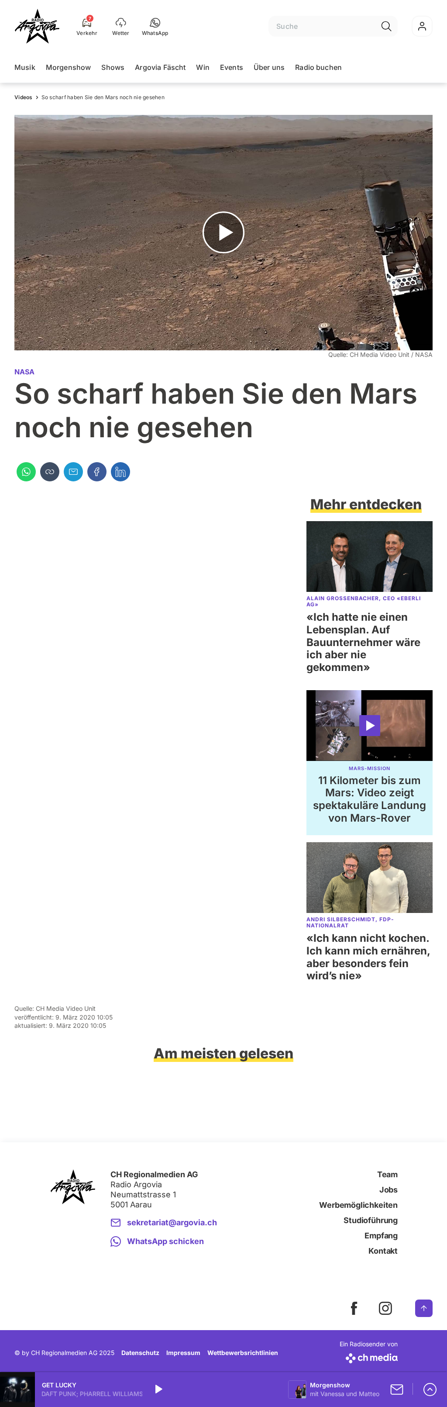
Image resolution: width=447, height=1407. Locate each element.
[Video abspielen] (223, 232)
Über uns (269, 67)
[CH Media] (369, 1356)
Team (387, 1174)
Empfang (381, 1235)
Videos (23, 97)
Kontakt (383, 1250)
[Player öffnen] (430, 1389)
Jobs (388, 1189)
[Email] (73, 471)
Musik (24, 67)
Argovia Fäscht (160, 67)
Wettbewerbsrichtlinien (242, 1352)
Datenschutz (140, 1352)
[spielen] (158, 1389)
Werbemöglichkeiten (358, 1205)
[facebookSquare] (354, 1308)
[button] (155, 26)
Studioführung (371, 1220)
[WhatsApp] (26, 471)
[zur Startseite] (37, 26)
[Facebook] (97, 471)
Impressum (183, 1352)
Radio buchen (318, 67)
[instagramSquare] (385, 1308)
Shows (112, 67)
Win (202, 67)
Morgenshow (68, 67)
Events (231, 67)
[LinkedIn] (120, 471)
